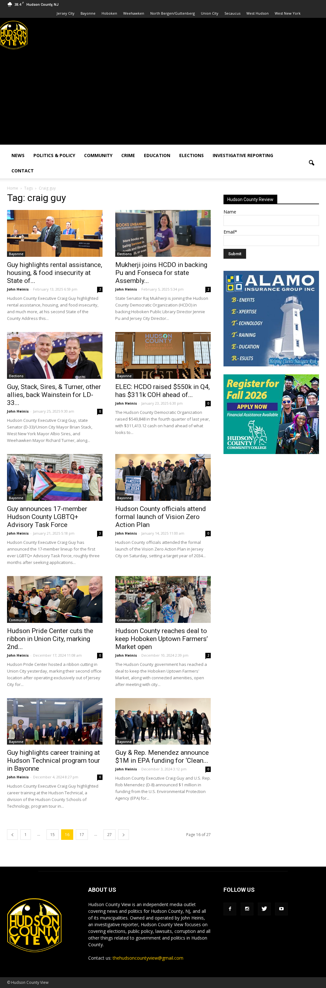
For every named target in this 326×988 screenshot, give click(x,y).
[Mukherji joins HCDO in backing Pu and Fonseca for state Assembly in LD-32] (163, 233)
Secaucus (232, 13)
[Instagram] (247, 909)
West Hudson (257, 13)
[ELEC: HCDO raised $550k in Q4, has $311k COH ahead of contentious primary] (163, 355)
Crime (128, 155)
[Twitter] (264, 909)
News (18, 155)
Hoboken (109, 13)
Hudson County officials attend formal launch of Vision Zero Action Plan (160, 517)
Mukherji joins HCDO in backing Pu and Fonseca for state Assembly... (161, 273)
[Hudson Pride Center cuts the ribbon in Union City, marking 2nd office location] (55, 599)
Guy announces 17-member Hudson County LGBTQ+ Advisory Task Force (47, 517)
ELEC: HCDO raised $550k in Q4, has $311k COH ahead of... (162, 391)
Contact (22, 171)
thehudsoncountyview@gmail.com (148, 958)
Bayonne (88, 13)
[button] (311, 163)
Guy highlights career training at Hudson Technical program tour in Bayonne (53, 760)
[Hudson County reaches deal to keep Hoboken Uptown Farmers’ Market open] (163, 599)
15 (52, 834)
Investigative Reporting (243, 155)
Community (98, 155)
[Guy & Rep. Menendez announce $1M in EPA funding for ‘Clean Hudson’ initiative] (163, 721)
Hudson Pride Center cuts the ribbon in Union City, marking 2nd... (50, 639)
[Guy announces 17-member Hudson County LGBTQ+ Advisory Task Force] (55, 477)
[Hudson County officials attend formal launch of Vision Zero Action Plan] (163, 477)
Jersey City (65, 13)
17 (82, 834)
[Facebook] (229, 909)
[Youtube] (281, 909)
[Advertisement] (163, 100)
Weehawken (133, 13)
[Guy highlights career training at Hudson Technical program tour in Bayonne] (55, 721)
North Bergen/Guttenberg (172, 13)
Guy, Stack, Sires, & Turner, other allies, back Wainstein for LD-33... (54, 395)
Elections (191, 155)
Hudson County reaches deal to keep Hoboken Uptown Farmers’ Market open (161, 639)
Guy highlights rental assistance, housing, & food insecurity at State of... (54, 273)
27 (109, 834)
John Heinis (18, 289)
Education (157, 155)
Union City (209, 13)
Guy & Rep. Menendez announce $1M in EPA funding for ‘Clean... (162, 756)
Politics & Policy (54, 155)
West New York (288, 13)
